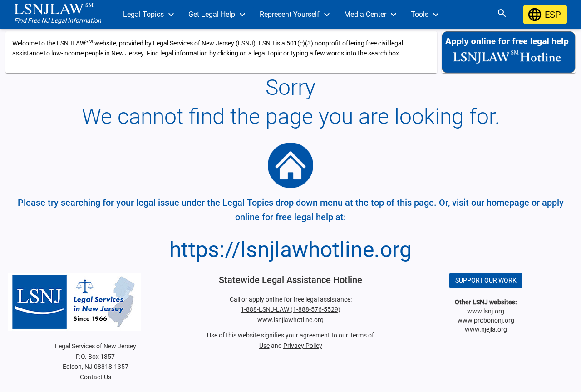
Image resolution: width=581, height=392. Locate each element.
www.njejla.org (486, 329)
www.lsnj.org (485, 311)
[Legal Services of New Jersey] (95, 302)
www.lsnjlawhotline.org (290, 319)
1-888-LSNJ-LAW (265, 309)
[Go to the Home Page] (290, 165)
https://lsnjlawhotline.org (290, 250)
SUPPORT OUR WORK (486, 280)
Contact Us (95, 377)
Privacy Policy (302, 345)
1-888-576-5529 (315, 309)
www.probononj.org (486, 320)
